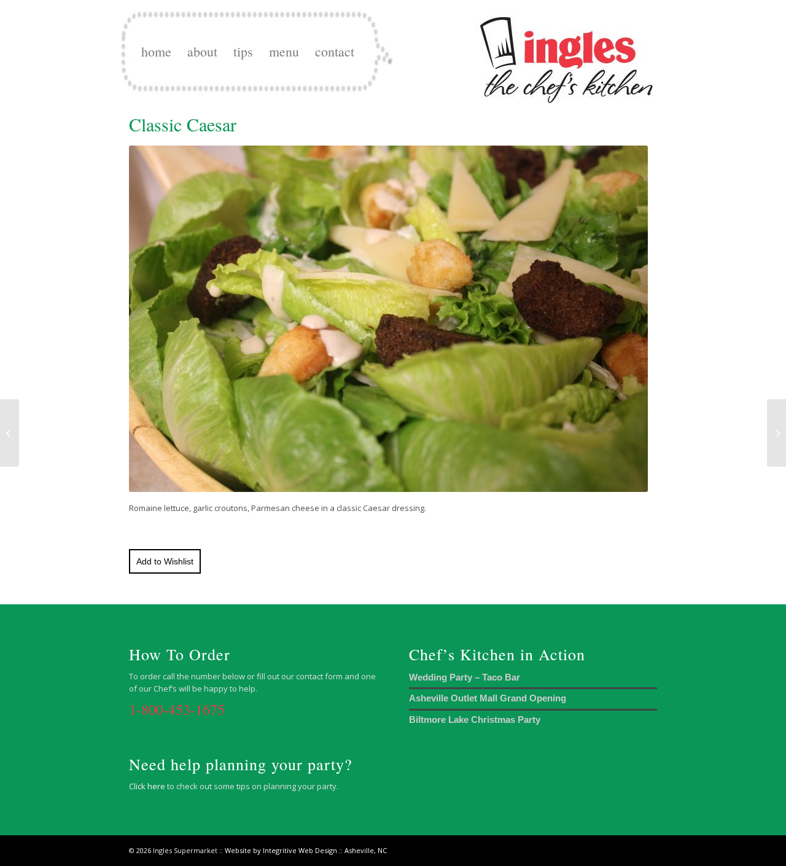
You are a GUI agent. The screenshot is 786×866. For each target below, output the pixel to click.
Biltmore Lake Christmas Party (474, 719)
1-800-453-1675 (177, 709)
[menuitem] (156, 51)
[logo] (566, 51)
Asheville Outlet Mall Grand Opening (487, 698)
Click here (147, 786)
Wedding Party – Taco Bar (464, 677)
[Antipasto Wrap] (9, 433)
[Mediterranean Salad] (776, 433)
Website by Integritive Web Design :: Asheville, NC (306, 850)
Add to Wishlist (164, 561)
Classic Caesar (182, 124)
